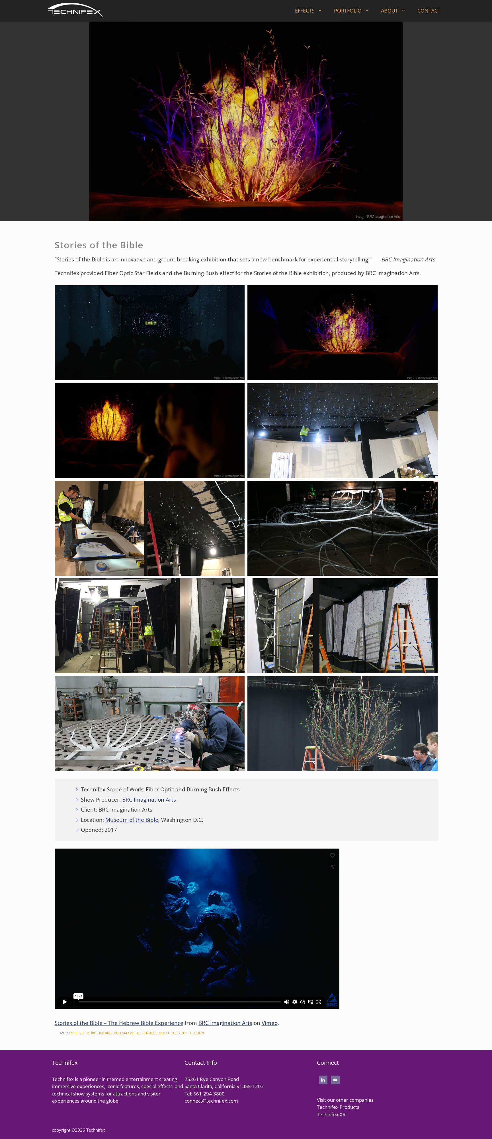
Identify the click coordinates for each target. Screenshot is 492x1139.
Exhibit (74, 1033)
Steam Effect (166, 1033)
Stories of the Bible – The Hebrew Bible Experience (119, 1023)
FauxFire (89, 1033)
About (389, 10)
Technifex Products (338, 1107)
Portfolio (348, 10)
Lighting (104, 1033)
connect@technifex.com (211, 1100)
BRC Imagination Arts (149, 799)
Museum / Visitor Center (133, 1033)
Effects (305, 10)
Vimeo (270, 1023)
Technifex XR (331, 1114)
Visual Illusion (191, 1033)
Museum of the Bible (131, 820)
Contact (428, 10)
